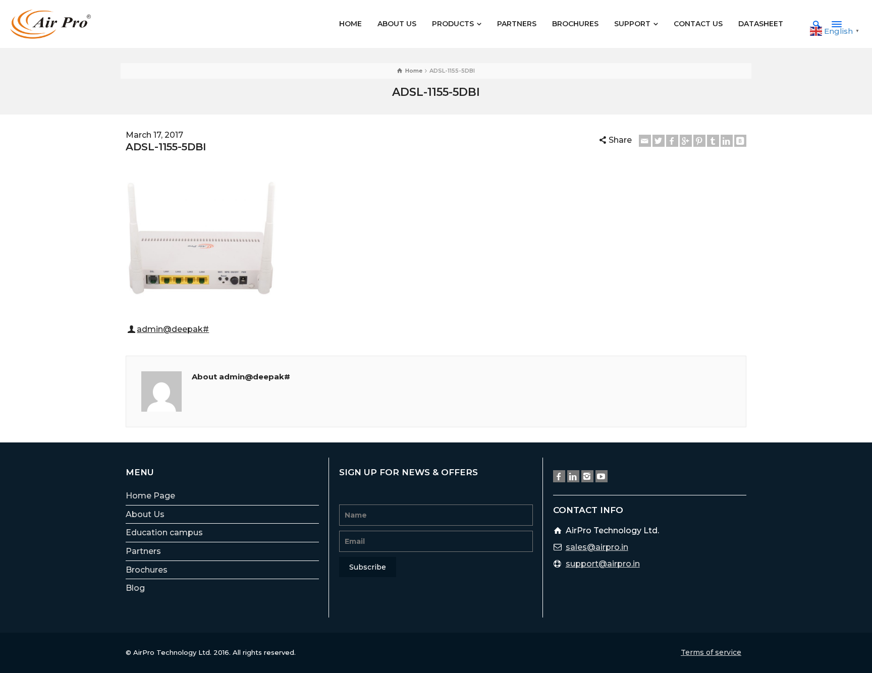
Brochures (147, 570)
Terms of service (711, 652)
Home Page (150, 495)
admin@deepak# (173, 329)
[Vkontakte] (740, 141)
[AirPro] (50, 23)
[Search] (816, 24)
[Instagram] (587, 476)
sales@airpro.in (597, 547)
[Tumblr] (713, 141)
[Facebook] (672, 141)
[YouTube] (601, 476)
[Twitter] (658, 141)
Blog (135, 588)
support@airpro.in (603, 564)
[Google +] (686, 141)
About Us (145, 514)
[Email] (645, 141)
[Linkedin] (727, 141)
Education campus (164, 532)
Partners (143, 551)
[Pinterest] (699, 141)
